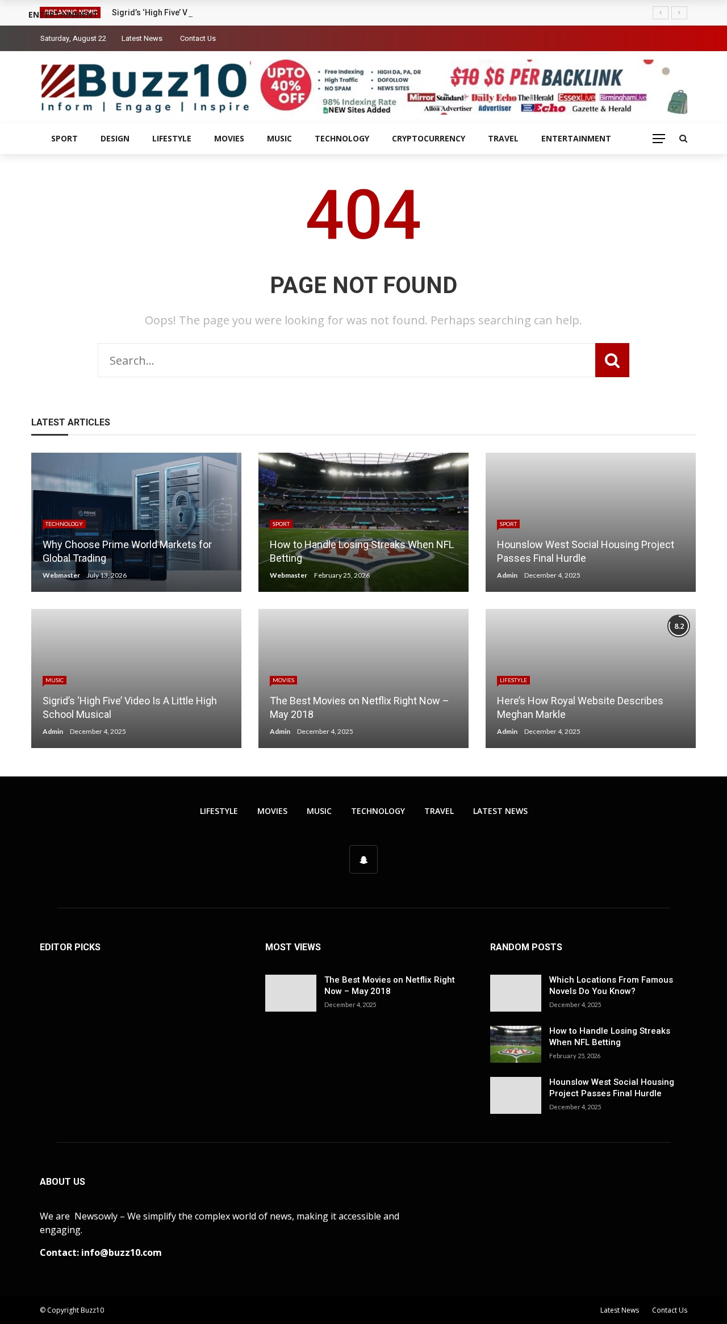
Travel (503, 138)
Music (279, 138)
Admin (507, 575)
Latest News (142, 38)
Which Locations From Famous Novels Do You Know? (611, 985)
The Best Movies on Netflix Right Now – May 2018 (389, 985)
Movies (229, 138)
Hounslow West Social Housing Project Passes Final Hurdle (611, 1088)
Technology (342, 138)
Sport (64, 138)
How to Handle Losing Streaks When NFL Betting (609, 1036)
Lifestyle (171, 138)
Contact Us (198, 38)
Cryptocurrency (428, 138)
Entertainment (576, 138)
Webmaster (61, 575)
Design (115, 138)
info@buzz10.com (121, 1252)
